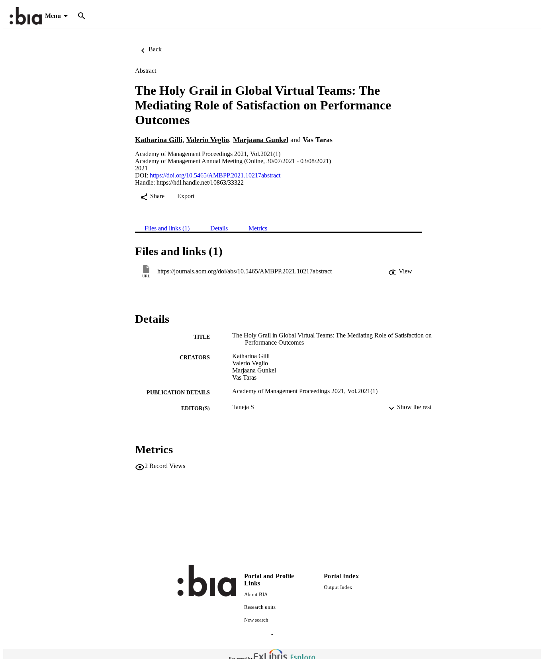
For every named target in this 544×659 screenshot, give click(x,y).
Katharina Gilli (158, 140)
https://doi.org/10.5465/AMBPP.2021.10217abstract (215, 175)
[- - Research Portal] (26, 16)
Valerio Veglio (207, 140)
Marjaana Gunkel (260, 140)
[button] (400, 271)
